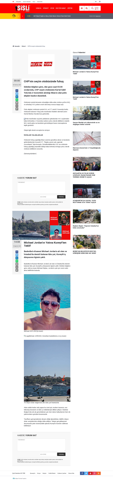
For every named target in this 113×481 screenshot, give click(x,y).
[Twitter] (17, 93)
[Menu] (81, 8)
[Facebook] (17, 90)
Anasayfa (32, 473)
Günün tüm (95, 16)
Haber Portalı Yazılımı (20, 478)
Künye (39, 473)
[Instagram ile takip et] (94, 473)
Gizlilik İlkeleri (52, 473)
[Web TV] (96, 1)
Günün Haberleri (27, 1)
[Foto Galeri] (100, 1)
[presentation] (18, 16)
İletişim (44, 473)
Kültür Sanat (61, 8)
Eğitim (70, 8)
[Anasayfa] (13, 1)
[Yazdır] (17, 106)
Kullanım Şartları (62, 473)
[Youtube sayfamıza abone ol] (90, 473)
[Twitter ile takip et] (86, 473)
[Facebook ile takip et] (82, 473)
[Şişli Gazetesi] (22, 8)
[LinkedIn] (17, 96)
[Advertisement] (56, 31)
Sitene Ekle (39, 1)
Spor (52, 8)
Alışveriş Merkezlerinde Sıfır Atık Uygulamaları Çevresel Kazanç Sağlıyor (54, 16)
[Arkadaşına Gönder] (17, 102)
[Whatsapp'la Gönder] (17, 99)
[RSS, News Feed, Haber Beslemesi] (99, 473)
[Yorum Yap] (17, 109)
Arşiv (34, 1)
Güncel (38, 8)
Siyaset (46, 8)
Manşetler (18, 1)
